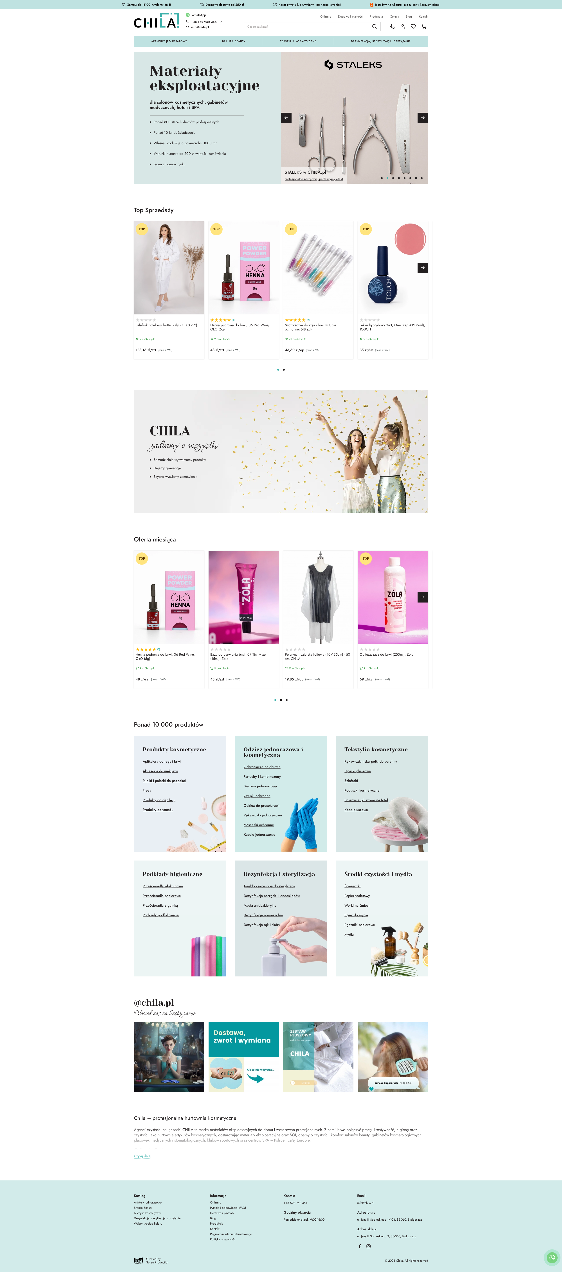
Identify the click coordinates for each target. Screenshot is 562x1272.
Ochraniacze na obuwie (262, 767)
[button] (286, 118)
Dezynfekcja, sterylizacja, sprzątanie (381, 41)
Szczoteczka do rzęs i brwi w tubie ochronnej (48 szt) (310, 327)
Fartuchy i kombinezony (262, 776)
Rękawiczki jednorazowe (263, 815)
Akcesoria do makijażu (160, 771)
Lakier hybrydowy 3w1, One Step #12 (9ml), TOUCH (392, 327)
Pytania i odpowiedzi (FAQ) (228, 1207)
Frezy (147, 790)
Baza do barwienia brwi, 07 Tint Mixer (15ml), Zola (238, 657)
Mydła (349, 934)
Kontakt (423, 16)
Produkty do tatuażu (158, 810)
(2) (308, 320)
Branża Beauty (233, 41)
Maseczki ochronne (259, 825)
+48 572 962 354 (204, 21)
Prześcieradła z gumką (160, 905)
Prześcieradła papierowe (162, 896)
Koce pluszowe (356, 810)
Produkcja (376, 16)
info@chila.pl (365, 1203)
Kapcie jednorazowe (259, 834)
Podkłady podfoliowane (161, 915)
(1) (233, 320)
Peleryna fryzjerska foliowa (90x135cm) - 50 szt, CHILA (317, 657)
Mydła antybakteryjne (260, 905)
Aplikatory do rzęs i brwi (162, 761)
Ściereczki (352, 886)
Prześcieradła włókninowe (163, 886)
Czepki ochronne (257, 796)
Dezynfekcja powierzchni (263, 915)
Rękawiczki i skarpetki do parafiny (370, 761)
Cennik (394, 16)
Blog (409, 16)
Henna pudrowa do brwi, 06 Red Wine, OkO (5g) (239, 327)
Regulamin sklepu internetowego (231, 1234)
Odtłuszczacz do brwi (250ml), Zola (386, 655)
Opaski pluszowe (357, 771)
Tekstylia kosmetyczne (298, 41)
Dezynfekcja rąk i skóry (262, 925)
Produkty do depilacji (159, 800)
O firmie (325, 16)
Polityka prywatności (223, 1239)
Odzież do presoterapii (261, 805)
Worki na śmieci (356, 905)
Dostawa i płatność (350, 16)
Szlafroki (351, 781)
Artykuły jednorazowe (169, 41)
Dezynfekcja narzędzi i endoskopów (272, 896)
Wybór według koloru (148, 1223)
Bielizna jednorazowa (260, 786)
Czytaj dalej (142, 1156)
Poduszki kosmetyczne (362, 790)
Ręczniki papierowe (359, 925)
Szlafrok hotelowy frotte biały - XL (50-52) (166, 325)
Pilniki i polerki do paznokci (164, 781)
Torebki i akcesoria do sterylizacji (269, 886)
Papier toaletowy (357, 896)
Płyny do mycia (356, 915)
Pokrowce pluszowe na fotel (366, 800)
